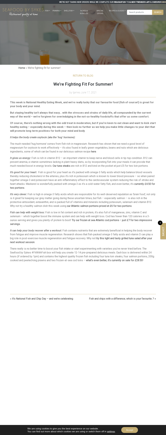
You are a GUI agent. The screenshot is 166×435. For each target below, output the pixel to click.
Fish (47, 11)
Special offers (100, 12)
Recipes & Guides (116, 11)
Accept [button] (129, 430)
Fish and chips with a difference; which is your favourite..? (121, 298)
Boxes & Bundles (84, 12)
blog (131, 2)
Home (21, 67)
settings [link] (111, 431)
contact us (119, 2)
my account (143, 2)
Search (157, 12)
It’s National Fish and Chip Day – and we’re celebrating (42, 298)
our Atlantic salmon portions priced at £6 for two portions (99, 205)
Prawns (56, 11)
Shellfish (68, 11)
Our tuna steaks (61, 165)
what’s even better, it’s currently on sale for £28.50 (114, 260)
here (93, 151)
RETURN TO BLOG (83, 75)
